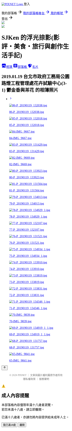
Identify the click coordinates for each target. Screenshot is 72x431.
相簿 (9, 66)
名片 (35, 66)
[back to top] (5, 367)
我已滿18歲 (9, 424)
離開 (22, 424)
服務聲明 (44, 379)
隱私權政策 (29, 379)
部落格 (23, 66)
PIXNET (22, 375)
